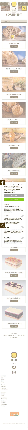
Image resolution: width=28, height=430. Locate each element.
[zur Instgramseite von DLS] (2, 225)
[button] (14, 195)
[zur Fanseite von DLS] (2, 182)
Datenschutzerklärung (9, 192)
